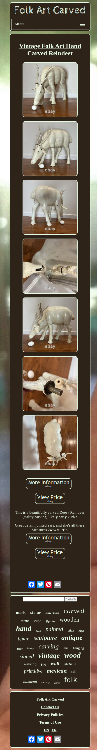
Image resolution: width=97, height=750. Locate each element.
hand (23, 628)
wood (72, 655)
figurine (50, 621)
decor (19, 648)
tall (73, 671)
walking (30, 664)
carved (74, 610)
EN (46, 730)
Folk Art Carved (50, 699)
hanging (78, 648)
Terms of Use (50, 722)
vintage (49, 655)
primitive (33, 671)
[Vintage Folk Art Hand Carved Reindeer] (50, 90)
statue (35, 612)
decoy (46, 682)
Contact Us (50, 707)
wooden (69, 619)
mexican (57, 671)
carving (49, 646)
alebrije (70, 664)
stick (71, 630)
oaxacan (30, 682)
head (38, 631)
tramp (30, 648)
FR (54, 730)
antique (71, 637)
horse (57, 683)
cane (25, 620)
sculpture (45, 637)
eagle (81, 630)
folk (70, 679)
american (52, 613)
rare (65, 648)
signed (27, 656)
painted (54, 629)
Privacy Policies (50, 715)
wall (55, 663)
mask (21, 612)
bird (43, 664)
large (37, 621)
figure (23, 638)
